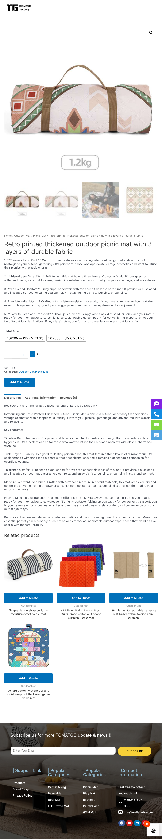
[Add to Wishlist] (32, 354)
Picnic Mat (39, 235)
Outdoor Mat (22, 235)
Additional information (41, 397)
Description (12, 397)
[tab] (12, 397)
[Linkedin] (137, 823)
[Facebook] (121, 823)
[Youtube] (129, 823)
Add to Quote (19, 382)
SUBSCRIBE (135, 751)
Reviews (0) (68, 397)
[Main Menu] (154, 8)
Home (8, 235)
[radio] (25, 338)
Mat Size (12, 331)
